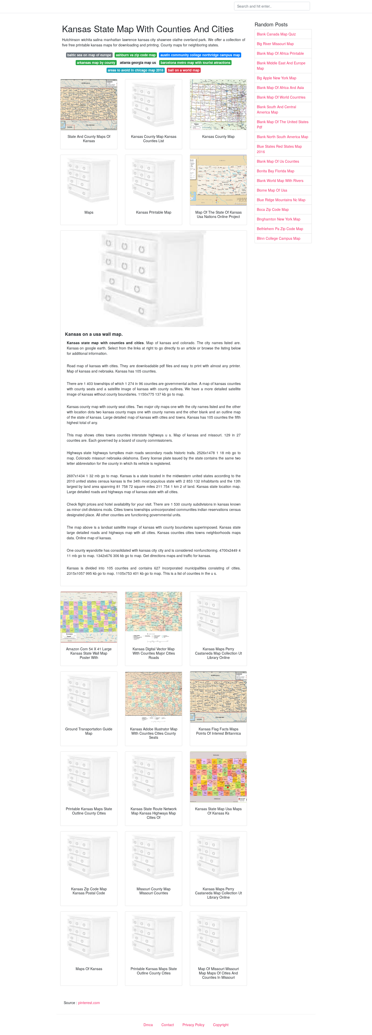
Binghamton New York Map (278, 218)
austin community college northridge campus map (200, 54)
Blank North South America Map (282, 136)
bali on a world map (183, 70)
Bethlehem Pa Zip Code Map (280, 228)
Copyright (221, 1024)
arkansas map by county (96, 62)
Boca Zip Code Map (273, 209)
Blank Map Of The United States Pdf (282, 124)
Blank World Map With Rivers (280, 180)
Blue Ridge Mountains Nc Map (281, 199)
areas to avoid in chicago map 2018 (135, 70)
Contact (167, 1024)
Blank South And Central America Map (276, 109)
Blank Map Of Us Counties (278, 161)
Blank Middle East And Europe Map (281, 65)
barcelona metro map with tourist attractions (195, 62)
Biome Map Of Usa (272, 190)
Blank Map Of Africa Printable (280, 53)
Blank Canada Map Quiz (276, 33)
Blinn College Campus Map (278, 238)
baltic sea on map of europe (89, 54)
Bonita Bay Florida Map (275, 170)
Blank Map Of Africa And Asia (280, 87)
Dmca (148, 1024)
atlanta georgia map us (138, 62)
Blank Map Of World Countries (281, 97)
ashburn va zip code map (136, 54)
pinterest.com (89, 1002)
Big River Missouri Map (275, 43)
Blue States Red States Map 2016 (279, 149)
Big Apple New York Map (276, 77)
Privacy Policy (193, 1024)
